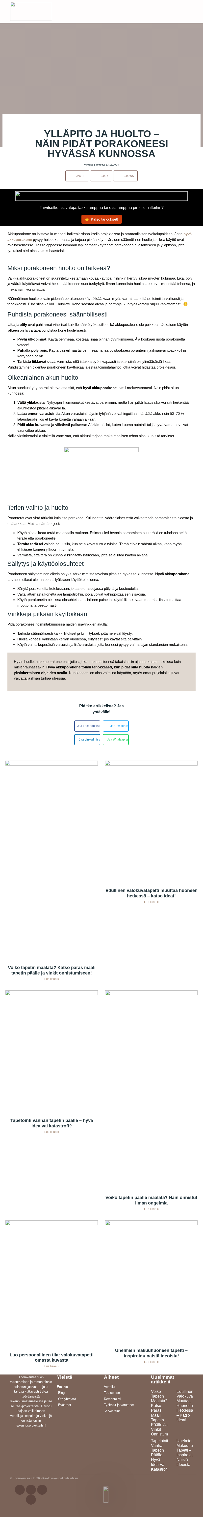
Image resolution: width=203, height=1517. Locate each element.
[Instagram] (42, 1490)
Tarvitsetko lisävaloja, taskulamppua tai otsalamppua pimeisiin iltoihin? (102, 207)
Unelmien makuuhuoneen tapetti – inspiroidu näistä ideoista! (151, 1353)
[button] (191, 10)
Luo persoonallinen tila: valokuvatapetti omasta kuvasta (52, 1357)
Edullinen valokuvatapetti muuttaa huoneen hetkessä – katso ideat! (151, 893)
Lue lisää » (51, 979)
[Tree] (31, 1500)
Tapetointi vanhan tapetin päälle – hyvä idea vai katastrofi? (51, 1123)
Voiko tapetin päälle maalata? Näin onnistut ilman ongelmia (151, 1200)
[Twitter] (31, 1490)
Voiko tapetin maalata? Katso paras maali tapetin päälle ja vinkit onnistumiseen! (52, 970)
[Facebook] (20, 1490)
